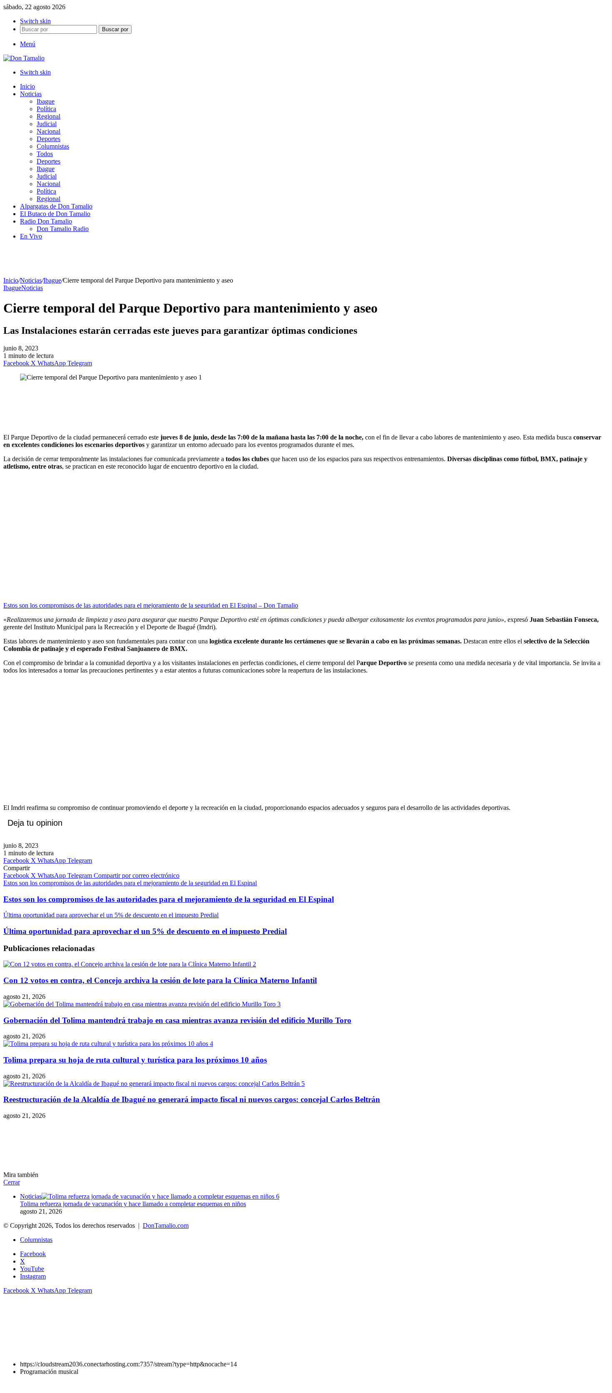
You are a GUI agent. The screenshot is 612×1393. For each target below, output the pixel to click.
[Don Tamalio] (24, 58)
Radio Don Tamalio (46, 221)
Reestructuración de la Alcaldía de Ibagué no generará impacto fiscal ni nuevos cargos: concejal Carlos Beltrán (191, 1099)
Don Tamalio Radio (63, 228)
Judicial (47, 123)
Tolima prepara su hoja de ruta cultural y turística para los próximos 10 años (135, 1059)
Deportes (48, 138)
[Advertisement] (306, 406)
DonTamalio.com (166, 1225)
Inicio (27, 86)
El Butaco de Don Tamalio (55, 213)
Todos (45, 153)
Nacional (48, 131)
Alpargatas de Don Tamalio (56, 206)
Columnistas (53, 146)
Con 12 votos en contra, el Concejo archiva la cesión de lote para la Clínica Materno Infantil (160, 980)
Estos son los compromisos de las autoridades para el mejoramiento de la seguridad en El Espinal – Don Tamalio (150, 605)
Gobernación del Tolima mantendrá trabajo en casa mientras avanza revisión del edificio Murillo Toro (177, 1020)
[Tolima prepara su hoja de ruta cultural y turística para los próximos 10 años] (108, 1043)
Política (46, 108)
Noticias (31, 93)
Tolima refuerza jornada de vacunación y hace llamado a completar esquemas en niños (133, 1203)
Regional (48, 116)
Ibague (46, 101)
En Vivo (31, 236)
